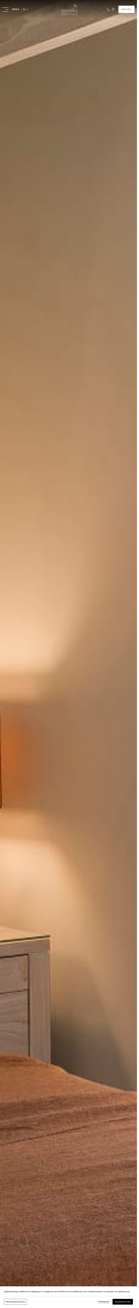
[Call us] (108, 9)
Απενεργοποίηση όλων (15, 1302)
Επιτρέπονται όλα (122, 1302)
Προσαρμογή (103, 1301)
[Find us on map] (113, 9)
